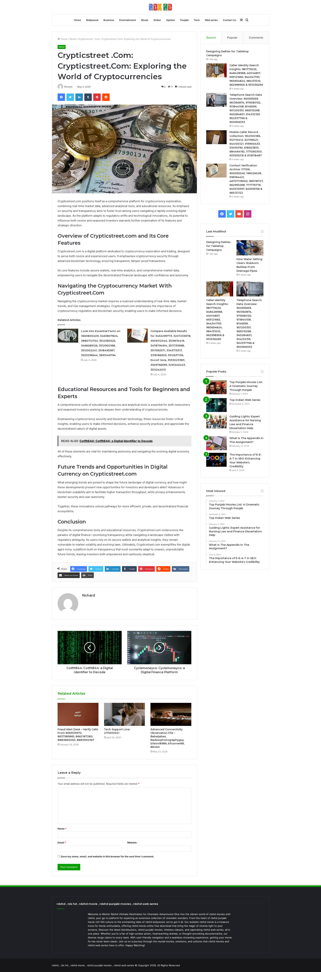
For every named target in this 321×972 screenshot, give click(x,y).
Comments (256, 37)
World (72, 38)
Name (62, 828)
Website (132, 842)
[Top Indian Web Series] (216, 405)
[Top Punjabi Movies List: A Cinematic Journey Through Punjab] (216, 387)
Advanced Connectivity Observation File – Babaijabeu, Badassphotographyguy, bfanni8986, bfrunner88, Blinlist (167, 738)
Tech (197, 20)
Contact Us (229, 20)
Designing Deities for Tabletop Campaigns (218, 246)
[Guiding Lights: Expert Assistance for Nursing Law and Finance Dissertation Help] (216, 421)
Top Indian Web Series (244, 400)
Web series (211, 20)
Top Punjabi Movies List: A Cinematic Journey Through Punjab (246, 386)
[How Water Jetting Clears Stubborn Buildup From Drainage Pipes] (249, 247)
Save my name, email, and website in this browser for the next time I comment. (107, 856)
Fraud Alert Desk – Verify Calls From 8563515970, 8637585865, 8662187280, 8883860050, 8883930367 (78, 735)
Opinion (170, 20)
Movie (144, 20)
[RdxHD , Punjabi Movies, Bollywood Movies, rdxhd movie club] (160, 7)
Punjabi (184, 20)
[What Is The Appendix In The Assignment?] (216, 443)
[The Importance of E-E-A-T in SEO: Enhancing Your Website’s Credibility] (216, 460)
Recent (211, 37)
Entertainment (127, 20)
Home (77, 20)
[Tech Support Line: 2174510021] (124, 714)
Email (62, 842)
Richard (88, 595)
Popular (232, 37)
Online (157, 20)
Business (108, 20)
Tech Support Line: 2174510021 (117, 731)
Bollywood (92, 20)
